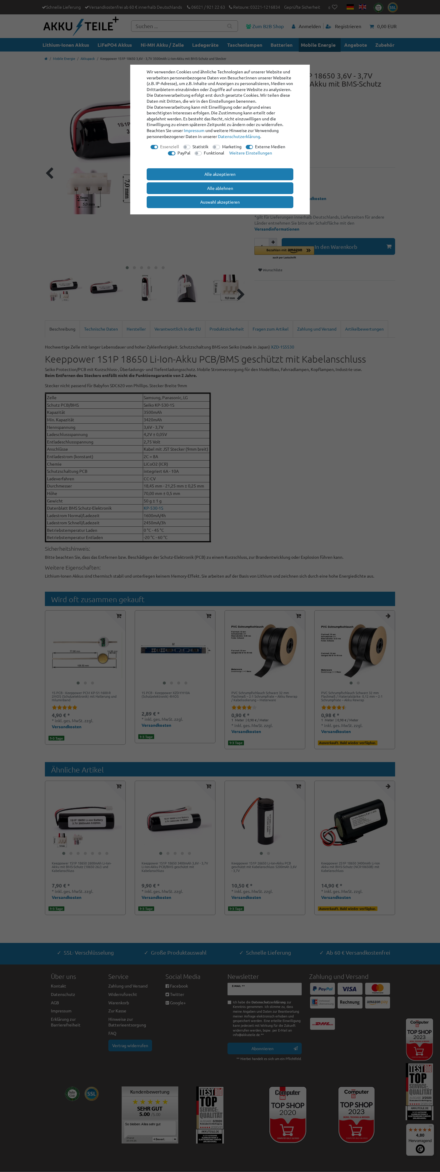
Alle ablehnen (220, 188)
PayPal (183, 152)
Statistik (200, 146)
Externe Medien (270, 146)
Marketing (232, 146)
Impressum (194, 130)
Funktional (214, 152)
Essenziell (169, 146)
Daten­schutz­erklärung (239, 136)
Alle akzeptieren (220, 174)
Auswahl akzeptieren (220, 202)
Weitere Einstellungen (250, 152)
